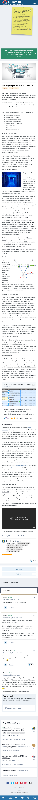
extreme (8, 760)
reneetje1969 (7, 650)
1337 (11, 673)
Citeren (11, 607)
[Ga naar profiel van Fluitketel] (33, 756)
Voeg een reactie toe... (13, 708)
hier (22, 700)
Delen (20, 569)
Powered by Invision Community (19, 792)
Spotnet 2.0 (5, 492)
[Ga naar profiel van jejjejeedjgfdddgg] (33, 745)
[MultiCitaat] (5, 607)
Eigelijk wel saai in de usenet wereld (13, 744)
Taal (15, 788)
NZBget (24, 350)
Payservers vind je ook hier (16, 249)
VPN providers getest (22, 465)
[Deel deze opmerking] (34, 597)
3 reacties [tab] (6, 590)
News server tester (23, 217)
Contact (21, 788)
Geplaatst (11, 599)
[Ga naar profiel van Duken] (3, 541)
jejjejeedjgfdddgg (11, 747)
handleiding (25, 28)
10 (22, 732)
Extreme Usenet (15, 242)
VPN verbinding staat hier (22, 691)
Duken (12, 541)
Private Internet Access (14, 468)
